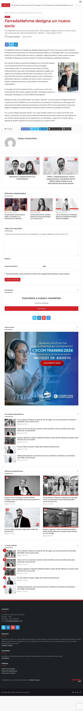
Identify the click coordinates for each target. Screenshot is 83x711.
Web (44, 266)
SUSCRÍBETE (5, 658)
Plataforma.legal (34, 680)
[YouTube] (44, 318)
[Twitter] (11, 44)
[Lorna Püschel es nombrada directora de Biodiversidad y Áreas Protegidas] (67, 204)
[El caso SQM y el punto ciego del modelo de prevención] (10, 449)
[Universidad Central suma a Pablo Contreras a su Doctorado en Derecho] (16, 204)
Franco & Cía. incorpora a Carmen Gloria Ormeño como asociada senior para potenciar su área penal (22, 499)
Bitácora (13, 13)
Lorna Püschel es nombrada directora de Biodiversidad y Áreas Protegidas (66, 216)
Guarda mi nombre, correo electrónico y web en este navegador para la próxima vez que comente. (38, 274)
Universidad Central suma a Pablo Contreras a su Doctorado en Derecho (15, 216)
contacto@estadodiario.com (13, 621)
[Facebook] (7, 44)
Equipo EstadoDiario (14, 37)
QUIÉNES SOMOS (7, 645)
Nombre (8, 258)
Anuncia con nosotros (8, 673)
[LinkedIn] (16, 44)
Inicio (8, 13)
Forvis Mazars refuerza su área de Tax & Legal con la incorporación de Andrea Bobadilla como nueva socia (44, 5)
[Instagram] (48, 318)
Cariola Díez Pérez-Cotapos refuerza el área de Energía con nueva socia (40, 216)
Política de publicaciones (9, 671)
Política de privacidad (8, 669)
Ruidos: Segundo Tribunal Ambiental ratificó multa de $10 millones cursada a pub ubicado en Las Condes (60, 531)
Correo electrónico (11, 266)
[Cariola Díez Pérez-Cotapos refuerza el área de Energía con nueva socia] (41, 204)
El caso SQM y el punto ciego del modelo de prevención (38, 447)
